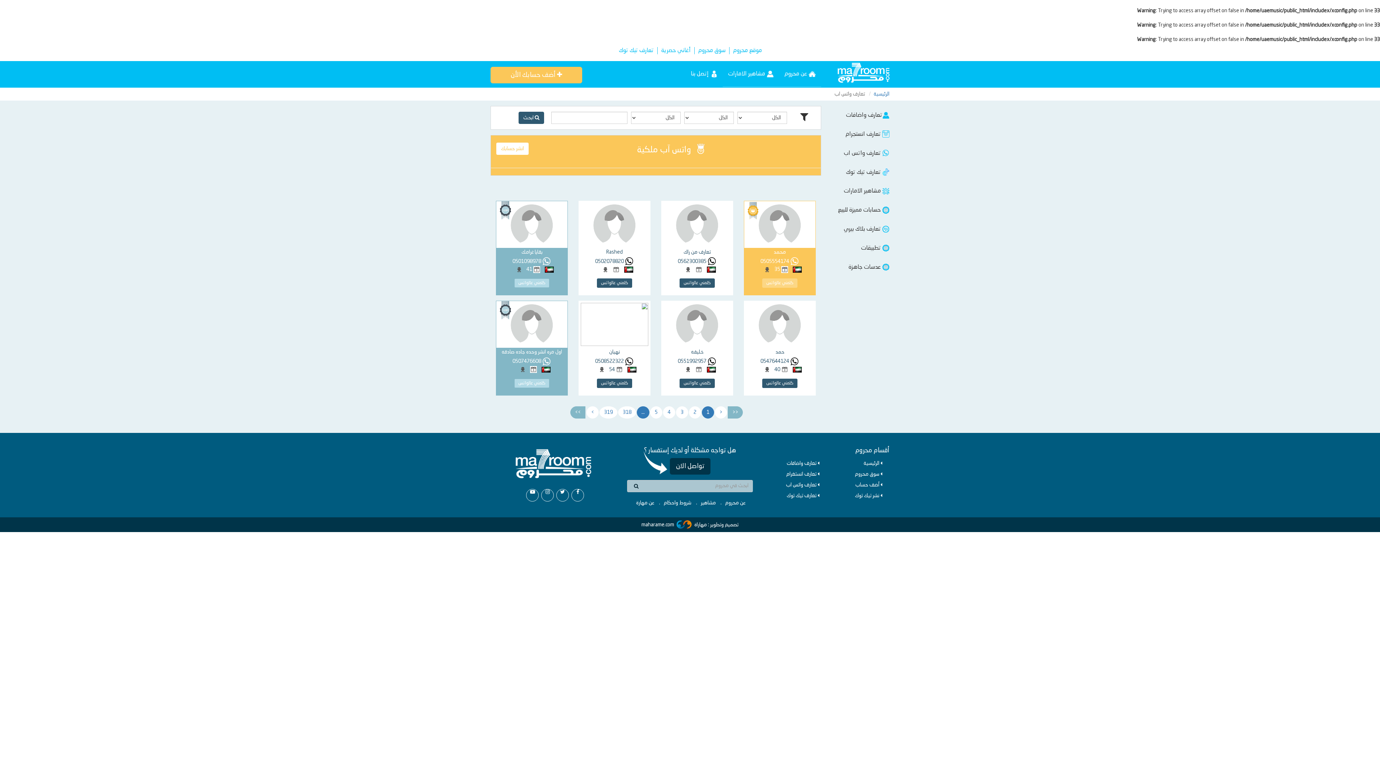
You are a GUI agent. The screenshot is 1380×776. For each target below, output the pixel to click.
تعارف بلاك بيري (863, 229)
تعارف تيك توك (636, 51)
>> (578, 412)
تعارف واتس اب (863, 153)
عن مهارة (645, 502)
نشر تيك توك (867, 495)
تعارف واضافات (864, 115)
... (643, 412)
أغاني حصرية (676, 51)
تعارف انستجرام (864, 134)
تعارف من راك (697, 252)
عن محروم (797, 74)
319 (608, 412)
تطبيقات (871, 248)
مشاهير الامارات (747, 74)
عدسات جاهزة (865, 267)
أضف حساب (867, 485)
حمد (780, 352)
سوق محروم (712, 51)
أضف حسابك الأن (534, 75)
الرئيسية (881, 94)
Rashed (614, 252)
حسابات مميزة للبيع (860, 210)
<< (735, 412)
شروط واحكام (677, 502)
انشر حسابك (512, 148)
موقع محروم (747, 51)
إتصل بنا (700, 74)
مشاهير (708, 502)
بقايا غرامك (532, 252)
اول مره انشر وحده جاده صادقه (532, 352)
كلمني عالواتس (780, 283)
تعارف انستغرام (802, 474)
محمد (780, 252)
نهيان (614, 352)
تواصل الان (690, 466)
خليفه (697, 352)
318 (627, 412)
